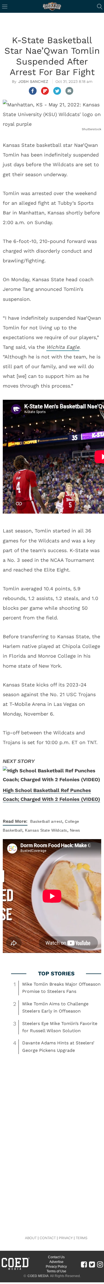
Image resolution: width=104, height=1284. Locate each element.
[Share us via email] (69, 91)
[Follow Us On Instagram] (100, 1264)
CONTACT (48, 1238)
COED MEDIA (38, 1276)
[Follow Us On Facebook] (83, 1264)
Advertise (56, 1262)
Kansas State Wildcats (46, 830)
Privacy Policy (56, 1266)
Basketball (40, 821)
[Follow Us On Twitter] (91, 1264)
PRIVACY (66, 1238)
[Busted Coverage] (52, 6)
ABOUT (31, 1238)
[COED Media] (15, 1269)
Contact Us (56, 1257)
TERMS (81, 1238)
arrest (56, 821)
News (75, 830)
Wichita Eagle (62, 347)
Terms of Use (56, 1271)
